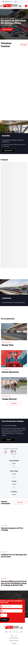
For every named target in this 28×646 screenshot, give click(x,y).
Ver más (14, 463)
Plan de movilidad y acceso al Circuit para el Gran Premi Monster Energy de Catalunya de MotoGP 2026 (14, 583)
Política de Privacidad (14, 640)
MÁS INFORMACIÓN (7, 29)
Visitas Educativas (10, 372)
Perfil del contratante (14, 638)
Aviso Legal (14, 643)
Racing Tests (7, 345)
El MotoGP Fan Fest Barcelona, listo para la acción (14, 555)
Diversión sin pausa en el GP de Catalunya (12, 529)
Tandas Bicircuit (9, 399)
